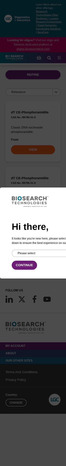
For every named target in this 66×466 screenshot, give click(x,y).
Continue (24, 265)
